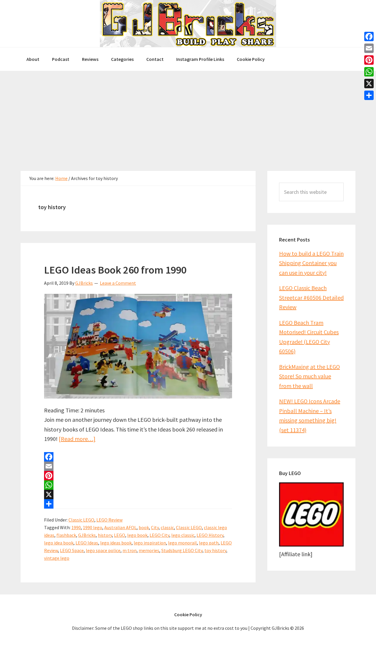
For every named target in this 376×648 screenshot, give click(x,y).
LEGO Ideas (86, 543)
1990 (76, 527)
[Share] (138, 504)
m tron (129, 550)
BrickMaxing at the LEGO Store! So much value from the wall (309, 376)
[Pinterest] (138, 475)
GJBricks (87, 535)
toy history (215, 550)
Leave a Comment (118, 283)
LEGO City (159, 535)
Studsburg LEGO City (181, 550)
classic (167, 527)
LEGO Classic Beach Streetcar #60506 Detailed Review (311, 297)
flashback (66, 535)
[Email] (138, 466)
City (155, 527)
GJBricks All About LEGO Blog (188, 23)
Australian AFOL (120, 527)
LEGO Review (109, 520)
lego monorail (182, 543)
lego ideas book (116, 543)
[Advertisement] (188, 115)
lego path (209, 543)
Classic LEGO (81, 520)
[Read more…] (77, 438)
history (105, 535)
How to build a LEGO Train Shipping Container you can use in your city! (311, 263)
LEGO (119, 535)
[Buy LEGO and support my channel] (311, 544)
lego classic (182, 535)
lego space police (103, 550)
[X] (138, 494)
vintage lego (56, 558)
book (144, 527)
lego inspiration (150, 543)
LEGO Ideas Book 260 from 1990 (115, 269)
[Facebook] (138, 457)
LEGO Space (72, 550)
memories (149, 550)
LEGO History (210, 535)
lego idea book (58, 543)
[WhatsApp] (138, 485)
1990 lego (92, 527)
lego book (137, 535)
